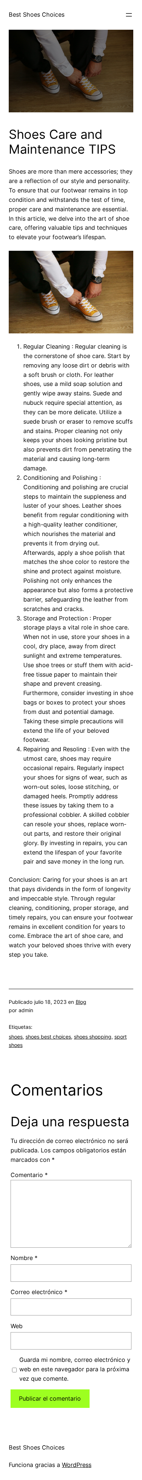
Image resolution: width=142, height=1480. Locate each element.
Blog (81, 1002)
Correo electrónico (39, 1292)
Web (17, 1326)
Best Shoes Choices (36, 14)
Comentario (29, 1174)
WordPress (76, 1464)
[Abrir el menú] (129, 15)
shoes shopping (92, 1037)
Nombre (24, 1257)
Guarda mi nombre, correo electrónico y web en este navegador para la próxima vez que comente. (74, 1369)
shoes (16, 1037)
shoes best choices (48, 1037)
